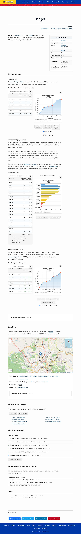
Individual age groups (42, 217)
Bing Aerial (47, 376)
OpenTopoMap (32, 376)
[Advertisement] (40, 10)
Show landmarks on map (15, 459)
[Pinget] (40, 353)
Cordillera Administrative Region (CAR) (34, 5)
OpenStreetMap (23, 376)
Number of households (47, 126)
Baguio (49, 5)
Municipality (55, 2)
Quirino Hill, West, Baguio (52, 417)
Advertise (40, 525)
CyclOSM (40, 376)
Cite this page (12, 512)
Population (41, 299)
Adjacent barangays (62, 28)
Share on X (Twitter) (28, 519)
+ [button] (10, 340)
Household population (38, 126)
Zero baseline (48, 135)
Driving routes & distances (19, 393)
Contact (47, 525)
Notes (70, 28)
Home (3, 5)
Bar (51, 132)
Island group (25, 2)
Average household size (56, 127)
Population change (17, 317)
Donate (54, 525)
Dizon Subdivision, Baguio (52, 419)
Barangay (65, 2)
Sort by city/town (23, 413)
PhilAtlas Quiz (21, 525)
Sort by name (13, 413)
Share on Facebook (14, 519)
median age (53, 166)
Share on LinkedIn (41, 519)
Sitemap (44, 528)
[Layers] (10, 370)
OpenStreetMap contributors (65, 372)
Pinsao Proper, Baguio (18, 419)
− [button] (10, 342)
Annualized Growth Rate (48, 302)
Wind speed (44, 382)
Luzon (18, 5)
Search (73, 2)
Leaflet (57, 372)
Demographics (45, 28)
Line (45, 132)
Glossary (6, 525)
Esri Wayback (23, 379)
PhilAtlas (9, 2)
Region (34, 2)
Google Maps (55, 376)
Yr (20, 384)
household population (17, 82)
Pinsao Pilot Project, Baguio (52, 421)
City (48, 2)
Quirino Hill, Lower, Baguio (19, 424)
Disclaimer (37, 528)
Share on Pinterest (54, 519)
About (33, 525)
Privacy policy (72, 525)
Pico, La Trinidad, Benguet (19, 421)
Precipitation (36, 382)
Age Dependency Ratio (30, 164)
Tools (13, 525)
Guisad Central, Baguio (18, 417)
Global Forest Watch (22, 387)
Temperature (27, 382)
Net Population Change (52, 299)
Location (53, 28)
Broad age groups (55, 217)
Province (41, 2)
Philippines (10, 5)
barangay (63, 40)
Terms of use (62, 525)
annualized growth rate (15, 257)
